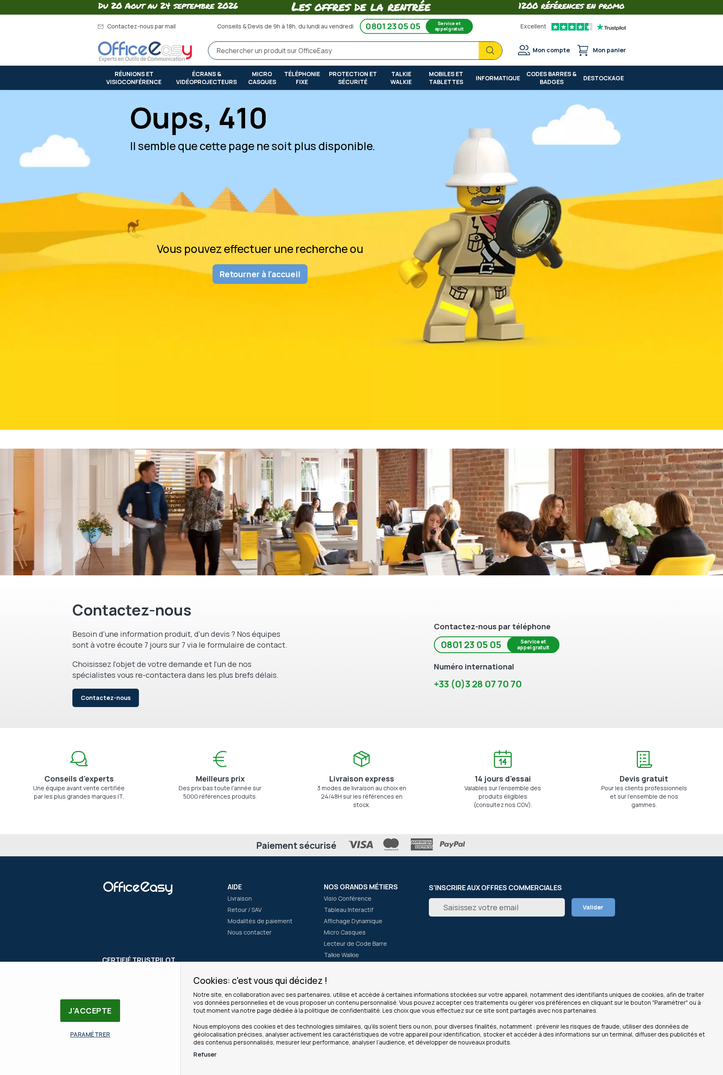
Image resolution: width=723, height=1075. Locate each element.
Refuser (205, 1054)
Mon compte (551, 50)
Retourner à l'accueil (260, 274)
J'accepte (90, 1011)
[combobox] (355, 50)
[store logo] (145, 51)
